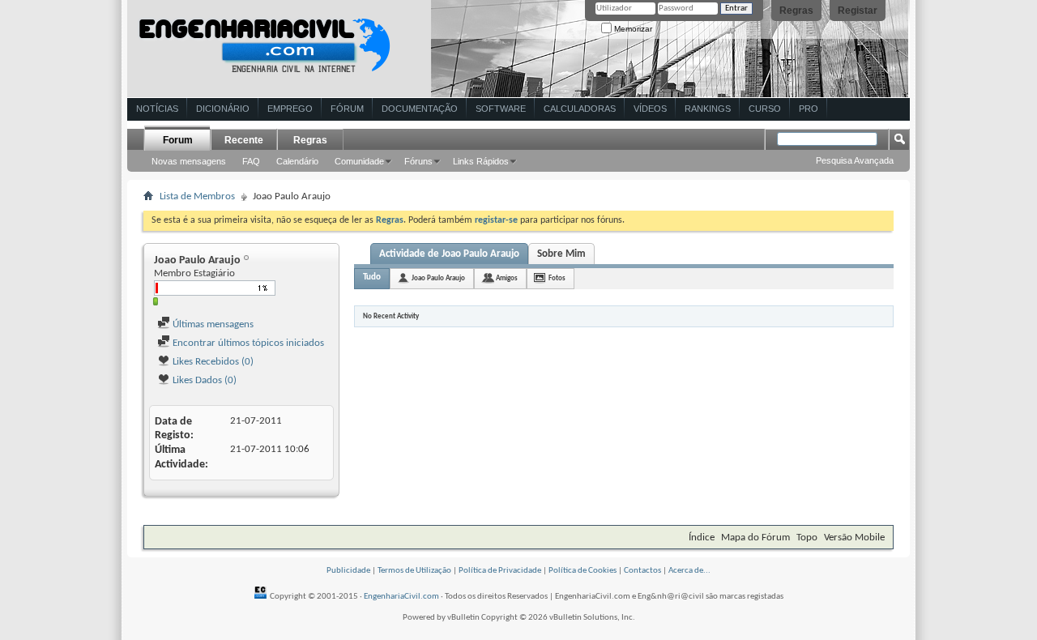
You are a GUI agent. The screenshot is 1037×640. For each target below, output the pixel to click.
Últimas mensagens (212, 324)
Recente (243, 140)
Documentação (420, 108)
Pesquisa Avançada (855, 160)
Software (501, 108)
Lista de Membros (197, 196)
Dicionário (223, 108)
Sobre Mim (561, 254)
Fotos (556, 278)
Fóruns (418, 161)
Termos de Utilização (414, 570)
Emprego (290, 108)
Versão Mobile (854, 537)
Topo (806, 537)
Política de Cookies (582, 570)
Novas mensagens (188, 161)
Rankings (708, 108)
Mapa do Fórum (755, 537)
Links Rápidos (481, 161)
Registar (857, 10)
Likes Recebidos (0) (212, 361)
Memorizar (632, 28)
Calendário (297, 161)
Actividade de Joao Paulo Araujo (449, 254)
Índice (702, 537)
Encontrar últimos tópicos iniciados (247, 343)
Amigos (507, 278)
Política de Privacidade (500, 570)
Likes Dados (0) (203, 380)
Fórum (347, 108)
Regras (796, 10)
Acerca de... (689, 570)
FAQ (251, 161)
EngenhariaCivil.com (401, 596)
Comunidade (359, 161)
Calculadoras (580, 108)
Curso (765, 108)
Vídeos (650, 108)
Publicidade (348, 570)
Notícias (157, 108)
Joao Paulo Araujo (438, 278)
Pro (808, 108)
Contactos (642, 570)
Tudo (372, 277)
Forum (178, 140)
